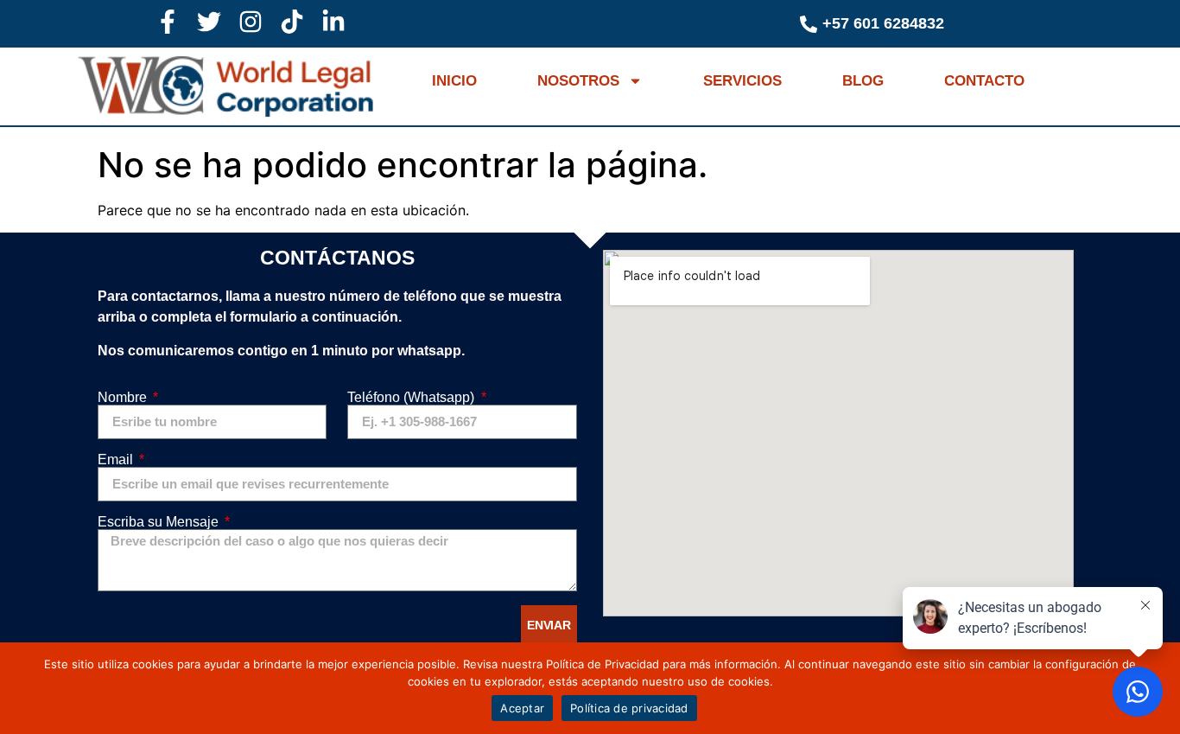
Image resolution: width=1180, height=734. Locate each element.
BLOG (863, 81)
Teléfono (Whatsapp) (412, 398)
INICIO (454, 81)
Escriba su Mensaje (160, 522)
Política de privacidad (629, 708)
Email (117, 460)
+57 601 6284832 (883, 23)
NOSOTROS (578, 81)
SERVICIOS (742, 81)
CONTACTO (984, 81)
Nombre (124, 398)
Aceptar (522, 708)
